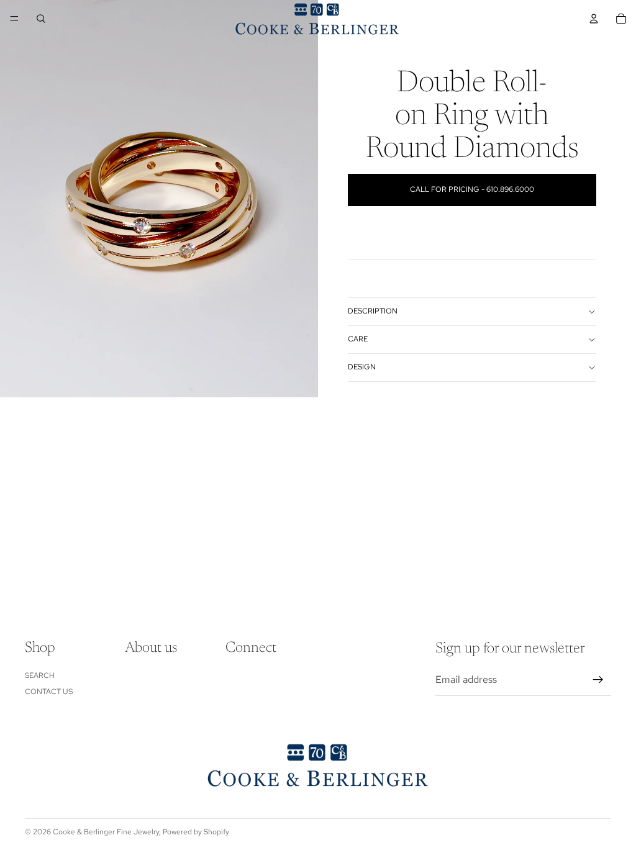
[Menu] (14, 18)
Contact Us (49, 692)
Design (362, 367)
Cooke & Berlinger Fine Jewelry (106, 832)
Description (373, 311)
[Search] (41, 18)
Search (40, 675)
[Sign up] (598, 680)
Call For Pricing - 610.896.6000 (472, 189)
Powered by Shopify (196, 832)
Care (358, 339)
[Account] (593, 18)
